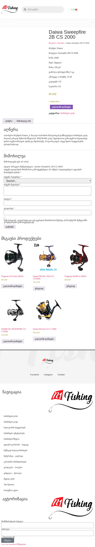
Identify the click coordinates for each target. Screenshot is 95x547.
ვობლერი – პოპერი (13, 467)
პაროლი (5, 529)
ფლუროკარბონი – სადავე (16, 445)
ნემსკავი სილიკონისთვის (15, 450)
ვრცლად (39, 288)
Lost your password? (9, 544)
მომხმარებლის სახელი (12, 521)
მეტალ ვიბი (9, 479)
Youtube (61, 375)
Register (22, 544)
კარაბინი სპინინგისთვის (15, 462)
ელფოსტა (9, 208)
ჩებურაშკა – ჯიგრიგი (13, 456)
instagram (48, 375)
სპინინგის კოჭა (67, 113)
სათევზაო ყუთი (11, 490)
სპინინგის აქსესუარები (14, 433)
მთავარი (52, 43)
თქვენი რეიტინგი (12, 177)
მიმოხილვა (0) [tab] (24, 121)
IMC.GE (74, 385)
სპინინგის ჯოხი (11, 416)
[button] (92, 22)
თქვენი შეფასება (12, 185)
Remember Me (9, 537)
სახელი (8, 199)
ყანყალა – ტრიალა (13, 473)
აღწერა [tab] (8, 121)
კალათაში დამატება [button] (12, 286)
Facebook (34, 375)
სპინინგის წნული (11, 439)
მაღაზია (61, 43)
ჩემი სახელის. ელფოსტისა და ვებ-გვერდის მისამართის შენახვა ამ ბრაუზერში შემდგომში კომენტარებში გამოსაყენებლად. (45, 221)
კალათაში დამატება (61, 107)
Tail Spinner (9, 485)
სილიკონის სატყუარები (15, 428)
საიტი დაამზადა (66, 385)
